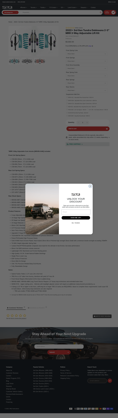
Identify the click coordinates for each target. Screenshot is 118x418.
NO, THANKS (76, 223)
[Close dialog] (90, 186)
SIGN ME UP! (76, 217)
